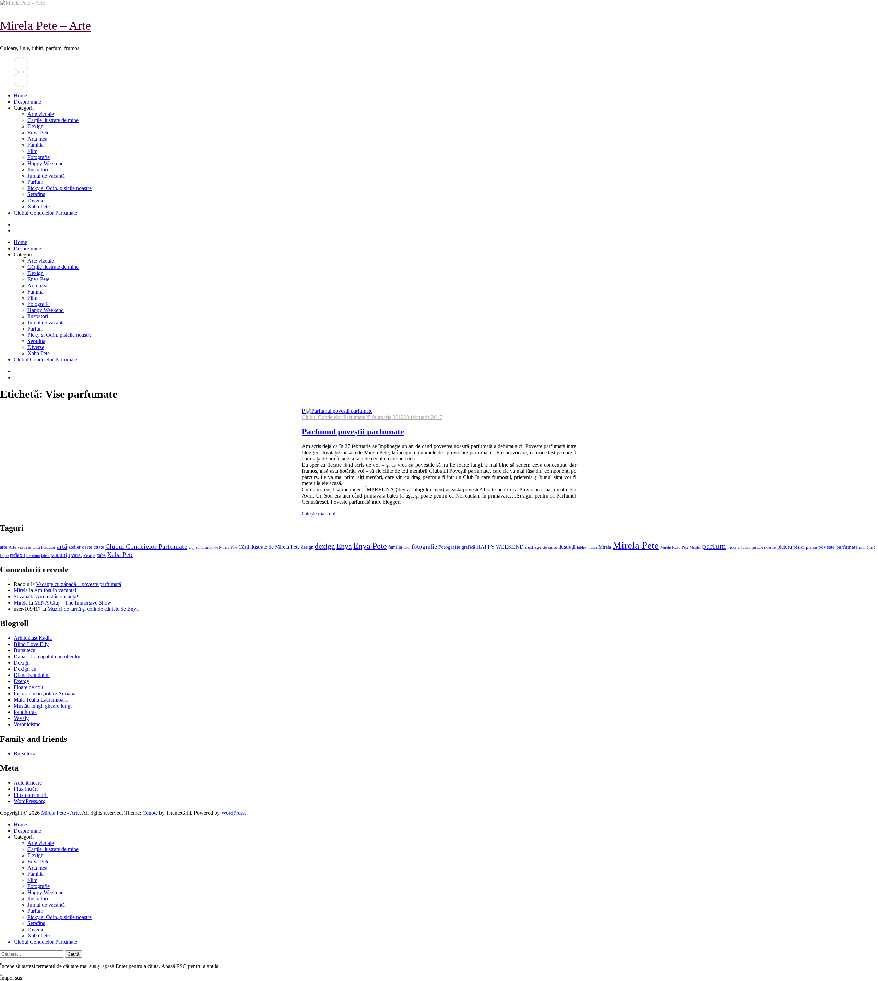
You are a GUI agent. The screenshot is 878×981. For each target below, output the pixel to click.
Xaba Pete (38, 207)
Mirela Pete (636, 545)
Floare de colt (28, 687)
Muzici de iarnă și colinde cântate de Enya (93, 609)
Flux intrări (26, 789)
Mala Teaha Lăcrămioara (41, 700)
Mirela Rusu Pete (674, 547)
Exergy (21, 681)
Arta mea (37, 139)
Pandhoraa (25, 712)
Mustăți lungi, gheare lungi (43, 706)
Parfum (35, 182)
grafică (468, 547)
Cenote (150, 813)
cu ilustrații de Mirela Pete (216, 547)
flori (406, 547)
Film (32, 151)
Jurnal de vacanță (46, 176)
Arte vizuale (40, 114)
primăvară (867, 547)
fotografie (424, 546)
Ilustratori (37, 169)
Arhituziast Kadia (33, 638)
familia (395, 547)
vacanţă (60, 554)
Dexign (35, 126)
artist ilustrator (44, 547)
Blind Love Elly (31, 644)
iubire (581, 547)
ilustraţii (567, 547)
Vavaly (21, 718)
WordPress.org (30, 801)
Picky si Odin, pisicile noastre (59, 188)
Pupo (4, 555)
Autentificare (28, 783)
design (307, 547)
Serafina (36, 194)
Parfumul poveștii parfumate (353, 431)
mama (592, 547)
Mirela (604, 547)
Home (20, 95)
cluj (191, 547)
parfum (714, 545)
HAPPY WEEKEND (500, 547)
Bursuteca (24, 650)
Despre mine (27, 102)
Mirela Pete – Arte (45, 26)
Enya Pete (38, 132)
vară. (76, 555)
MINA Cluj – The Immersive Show (72, 603)
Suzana (21, 596)
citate (99, 547)
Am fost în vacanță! (55, 590)
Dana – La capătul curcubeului (47, 656)
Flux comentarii (31, 795)
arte (3, 547)
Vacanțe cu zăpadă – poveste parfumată (78, 584)
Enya (344, 546)
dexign (325, 546)
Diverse (35, 200)
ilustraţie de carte (541, 547)
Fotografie (38, 157)
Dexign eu (25, 669)
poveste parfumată (838, 547)
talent (45, 555)
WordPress (233, 813)
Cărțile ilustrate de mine (53, 120)
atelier (75, 547)
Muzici (695, 547)
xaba (101, 555)
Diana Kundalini (32, 675)
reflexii (17, 555)
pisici (799, 547)
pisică (811, 547)
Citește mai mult (319, 513)
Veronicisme (27, 724)
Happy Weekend (45, 163)
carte (87, 547)
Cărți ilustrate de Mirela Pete (269, 547)
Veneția (89, 555)
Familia (35, 145)
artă (62, 546)
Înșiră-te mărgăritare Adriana (44, 693)
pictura (784, 546)
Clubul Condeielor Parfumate (45, 213)
